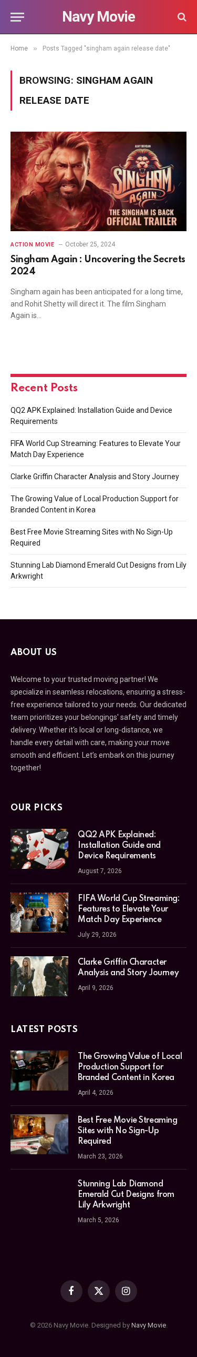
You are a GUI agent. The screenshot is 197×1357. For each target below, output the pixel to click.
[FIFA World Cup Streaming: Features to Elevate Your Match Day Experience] (39, 913)
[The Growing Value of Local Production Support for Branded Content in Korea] (39, 1071)
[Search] (180, 17)
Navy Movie (148, 1325)
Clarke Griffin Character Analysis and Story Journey (95, 476)
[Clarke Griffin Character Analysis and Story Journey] (39, 976)
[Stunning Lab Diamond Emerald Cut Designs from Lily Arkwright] (39, 1198)
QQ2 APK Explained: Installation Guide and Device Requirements (119, 845)
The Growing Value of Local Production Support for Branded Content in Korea (130, 1067)
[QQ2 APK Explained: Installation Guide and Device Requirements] (39, 849)
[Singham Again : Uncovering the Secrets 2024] (98, 181)
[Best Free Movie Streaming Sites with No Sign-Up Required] (39, 1134)
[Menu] (17, 17)
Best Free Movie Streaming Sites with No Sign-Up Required (128, 1131)
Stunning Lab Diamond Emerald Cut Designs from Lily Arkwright (126, 1195)
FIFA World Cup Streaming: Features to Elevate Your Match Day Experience (129, 909)
